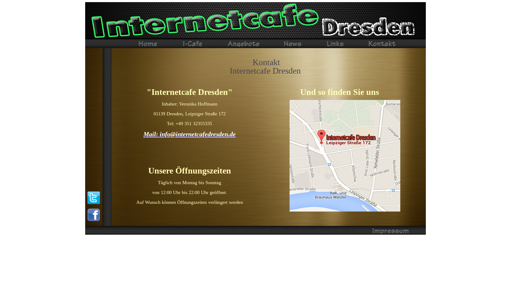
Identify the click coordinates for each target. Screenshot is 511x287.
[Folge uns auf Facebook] (93, 219)
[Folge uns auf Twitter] (93, 202)
